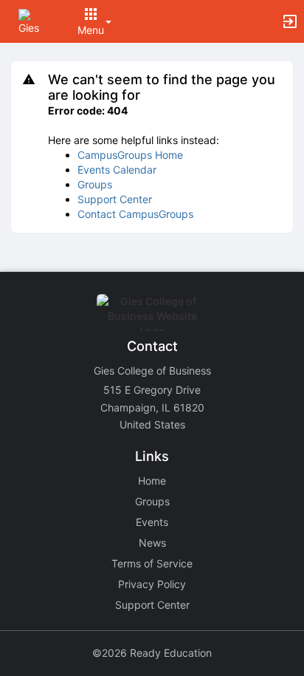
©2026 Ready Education (152, 652)
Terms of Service (152, 563)
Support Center (114, 199)
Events (152, 522)
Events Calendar (116, 169)
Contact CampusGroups (135, 214)
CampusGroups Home (130, 154)
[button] (31, 20)
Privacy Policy (152, 584)
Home (152, 480)
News (152, 542)
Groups (94, 184)
